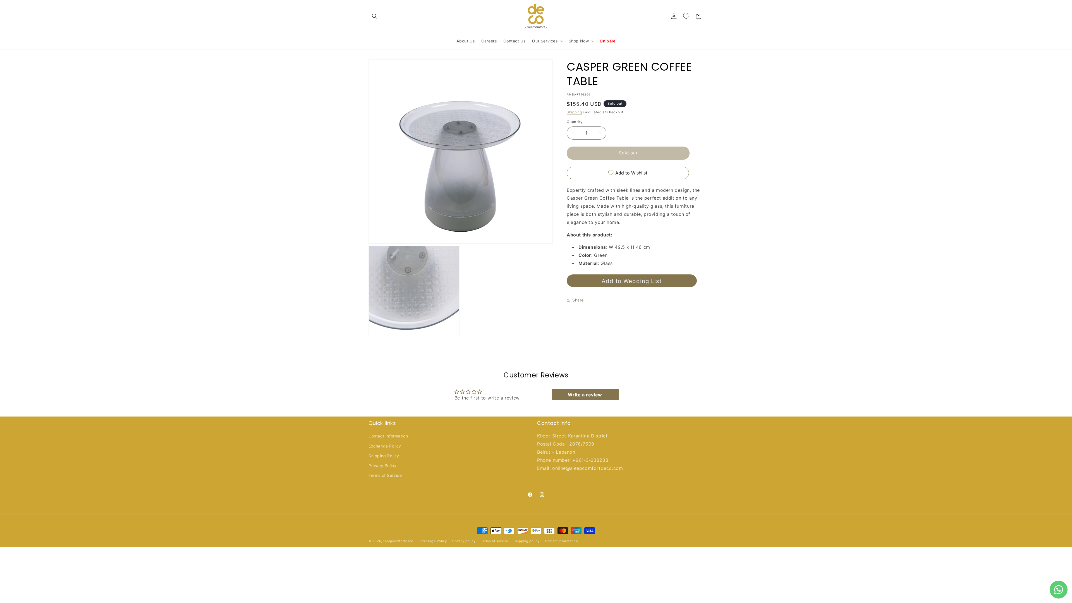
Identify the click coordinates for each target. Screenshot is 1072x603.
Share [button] (578, 300)
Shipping (574, 112)
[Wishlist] (686, 16)
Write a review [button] (585, 395)
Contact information (561, 541)
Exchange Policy (384, 446)
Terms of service (494, 541)
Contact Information (388, 436)
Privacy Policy (382, 465)
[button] (374, 16)
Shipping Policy (383, 455)
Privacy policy (463, 541)
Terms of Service (385, 475)
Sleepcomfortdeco (398, 541)
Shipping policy (527, 541)
